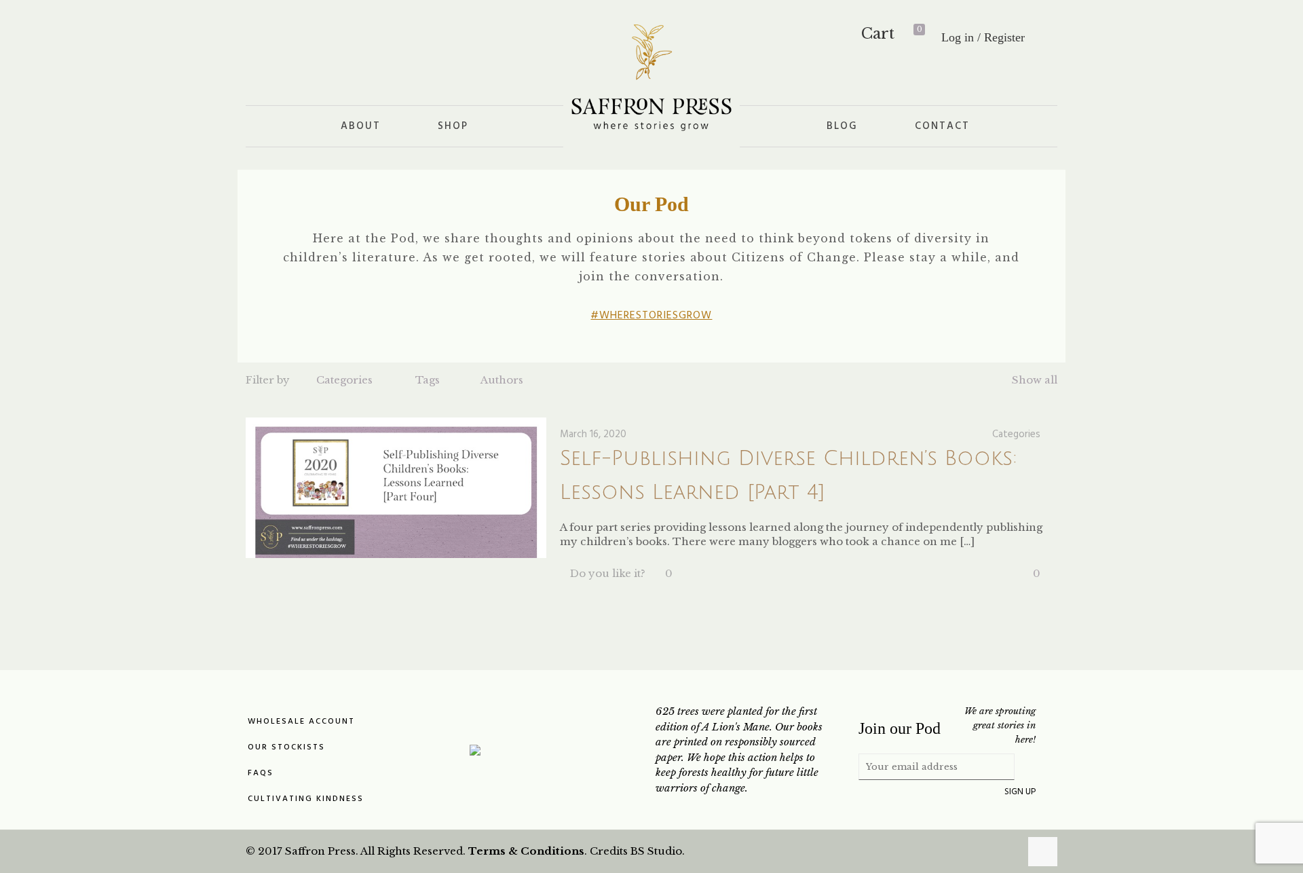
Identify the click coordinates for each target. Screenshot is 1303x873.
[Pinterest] (989, 850)
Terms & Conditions (526, 850)
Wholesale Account (301, 721)
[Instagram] (1007, 850)
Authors (501, 379)
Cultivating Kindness (306, 799)
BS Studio (656, 850)
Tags (427, 379)
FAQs (260, 773)
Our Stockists (286, 747)
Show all (1034, 379)
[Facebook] (952, 850)
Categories (344, 379)
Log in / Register (983, 37)
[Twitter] (971, 850)
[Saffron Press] (651, 76)
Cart (891, 34)
